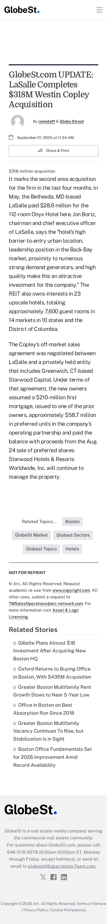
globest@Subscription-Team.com (61, 866)
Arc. (36, 903)
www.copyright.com (71, 590)
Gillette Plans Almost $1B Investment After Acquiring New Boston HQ (49, 651)
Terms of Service (91, 903)
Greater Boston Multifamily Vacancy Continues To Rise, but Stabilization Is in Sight (48, 731)
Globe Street (72, 121)
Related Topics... (39, 521)
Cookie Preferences (68, 910)
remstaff (46, 121)
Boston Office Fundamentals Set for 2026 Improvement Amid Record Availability (52, 757)
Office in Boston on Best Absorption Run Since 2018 (43, 709)
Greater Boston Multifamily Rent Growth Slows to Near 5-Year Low (52, 691)
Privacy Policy (35, 910)
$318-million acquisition (32, 171)
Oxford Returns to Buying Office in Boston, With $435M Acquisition (52, 673)
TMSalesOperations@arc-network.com (46, 603)
